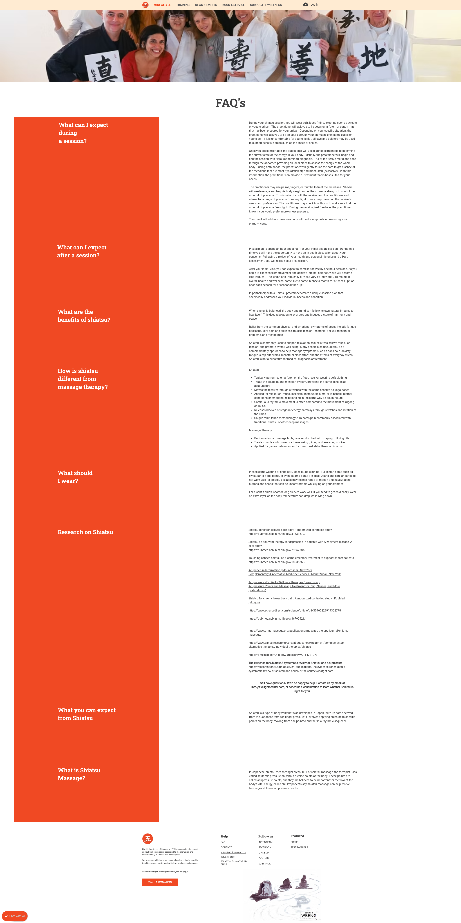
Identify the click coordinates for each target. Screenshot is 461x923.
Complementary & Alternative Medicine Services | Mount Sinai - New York (295, 574)
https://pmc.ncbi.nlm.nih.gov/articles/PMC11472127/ (283, 655)
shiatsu (270, 772)
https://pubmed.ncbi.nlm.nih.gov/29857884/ (277, 550)
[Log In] (305, 4)
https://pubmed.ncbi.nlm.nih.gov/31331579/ (277, 534)
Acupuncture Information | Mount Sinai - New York (280, 570)
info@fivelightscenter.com (267, 687)
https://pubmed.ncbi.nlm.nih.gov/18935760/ (277, 562)
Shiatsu (254, 713)
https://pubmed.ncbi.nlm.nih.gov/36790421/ (277, 618)
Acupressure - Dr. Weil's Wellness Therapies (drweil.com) (284, 582)
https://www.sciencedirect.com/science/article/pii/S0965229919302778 (295, 610)
